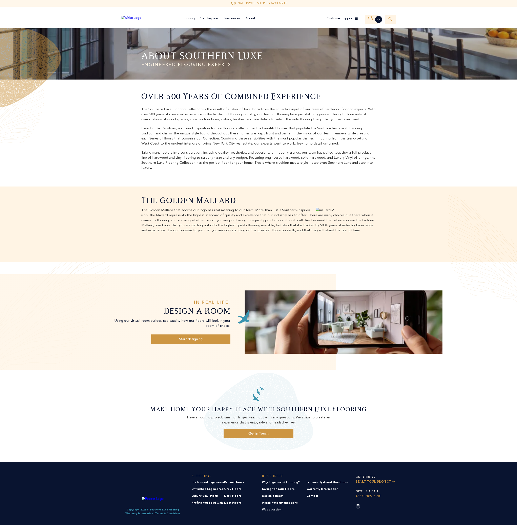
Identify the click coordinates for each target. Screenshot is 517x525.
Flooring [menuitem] (188, 18)
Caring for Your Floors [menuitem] (278, 489)
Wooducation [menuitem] (271, 509)
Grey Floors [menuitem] (232, 489)
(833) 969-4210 (368, 496)
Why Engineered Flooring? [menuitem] (281, 482)
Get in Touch (258, 433)
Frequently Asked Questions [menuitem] (327, 482)
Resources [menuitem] (232, 18)
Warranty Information (139, 513)
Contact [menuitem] (312, 496)
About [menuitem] (250, 18)
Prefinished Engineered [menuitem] (208, 482)
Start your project (373, 481)
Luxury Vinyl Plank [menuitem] (205, 496)
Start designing (191, 339)
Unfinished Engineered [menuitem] (208, 489)
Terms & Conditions (167, 513)
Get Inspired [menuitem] (209, 18)
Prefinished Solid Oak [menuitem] (207, 502)
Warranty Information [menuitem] (322, 489)
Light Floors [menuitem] (233, 502)
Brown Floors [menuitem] (234, 482)
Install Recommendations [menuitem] (280, 502)
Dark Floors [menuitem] (232, 496)
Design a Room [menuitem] (272, 496)
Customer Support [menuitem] (340, 18)
